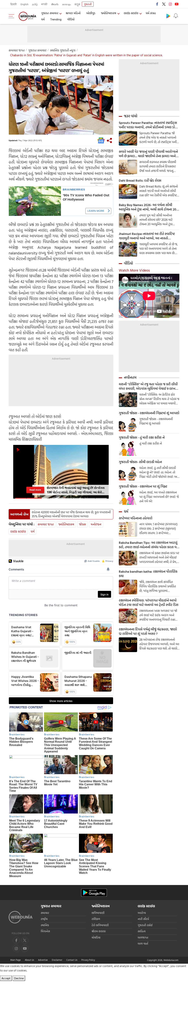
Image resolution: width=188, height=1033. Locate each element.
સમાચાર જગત (17, 50)
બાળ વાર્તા (143, 943)
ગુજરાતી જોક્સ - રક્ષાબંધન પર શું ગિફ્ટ (143, 486)
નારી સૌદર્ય (143, 919)
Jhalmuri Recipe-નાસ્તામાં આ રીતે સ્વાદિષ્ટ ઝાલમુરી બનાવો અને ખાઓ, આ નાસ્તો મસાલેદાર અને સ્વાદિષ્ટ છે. (147, 236)
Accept (5, 978)
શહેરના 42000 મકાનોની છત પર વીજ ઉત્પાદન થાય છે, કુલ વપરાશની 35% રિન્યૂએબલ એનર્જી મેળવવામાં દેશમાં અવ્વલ (71, 514)
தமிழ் (35, 4)
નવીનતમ (130, 377)
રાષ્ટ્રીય (44, 919)
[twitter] (164, 4)
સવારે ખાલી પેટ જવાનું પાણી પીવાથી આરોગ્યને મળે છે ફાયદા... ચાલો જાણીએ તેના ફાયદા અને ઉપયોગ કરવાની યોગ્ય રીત (148, 153)
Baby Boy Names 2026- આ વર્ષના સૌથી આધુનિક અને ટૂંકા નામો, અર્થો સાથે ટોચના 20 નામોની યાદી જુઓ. (147, 207)
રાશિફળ (96, 919)
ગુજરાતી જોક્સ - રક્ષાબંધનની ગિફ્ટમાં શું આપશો (149, 413)
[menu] (12, 16)
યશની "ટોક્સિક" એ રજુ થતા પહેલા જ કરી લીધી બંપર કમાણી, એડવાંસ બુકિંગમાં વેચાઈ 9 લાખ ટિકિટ (148, 386)
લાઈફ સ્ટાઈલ (131, 13)
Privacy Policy (88, 960)
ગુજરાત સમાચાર (49, 13)
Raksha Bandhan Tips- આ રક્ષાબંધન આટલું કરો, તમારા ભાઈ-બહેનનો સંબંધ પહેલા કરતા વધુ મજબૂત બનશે (149, 544)
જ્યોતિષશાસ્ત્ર (108, 13)
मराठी (44, 4)
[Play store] (168, 15)
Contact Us (71, 960)
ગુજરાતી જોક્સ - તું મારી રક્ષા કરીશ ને (142, 437)
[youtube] (176, 4)
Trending (56, 19)
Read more (35, 489)
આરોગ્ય (142, 913)
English (24, 4)
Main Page (15, 960)
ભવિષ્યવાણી (98, 913)
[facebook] (157, 4)
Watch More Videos (134, 270)
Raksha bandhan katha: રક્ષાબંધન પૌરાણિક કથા (148, 573)
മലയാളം (66, 4)
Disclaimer (57, 960)
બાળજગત (143, 937)
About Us (29, 960)
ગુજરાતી (88, 4)
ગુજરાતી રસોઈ (145, 925)
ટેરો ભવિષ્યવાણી (100, 925)
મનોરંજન (96, 524)
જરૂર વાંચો (130, 116)
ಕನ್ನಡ (77, 4)
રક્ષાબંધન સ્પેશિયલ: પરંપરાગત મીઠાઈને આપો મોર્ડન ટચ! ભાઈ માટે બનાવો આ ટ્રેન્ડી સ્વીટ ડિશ (148, 602)
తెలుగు (54, 4)
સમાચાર (45, 913)
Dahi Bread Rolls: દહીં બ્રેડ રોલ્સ (140, 180)
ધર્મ (43, 19)
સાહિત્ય (142, 931)
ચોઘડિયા (96, 937)
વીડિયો (71, 19)
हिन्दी (13, 4)
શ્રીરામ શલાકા (99, 931)
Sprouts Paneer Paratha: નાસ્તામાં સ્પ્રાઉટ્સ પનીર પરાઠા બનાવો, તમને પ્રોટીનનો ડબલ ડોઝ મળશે (148, 125)
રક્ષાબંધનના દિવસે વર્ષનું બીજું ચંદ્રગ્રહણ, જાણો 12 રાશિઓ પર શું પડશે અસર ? (148, 631)
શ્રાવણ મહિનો (73, 13)
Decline (19, 978)
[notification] (175, 15)
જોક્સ (82, 524)
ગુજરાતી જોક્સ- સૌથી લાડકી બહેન (140, 462)
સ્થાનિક (45, 925)
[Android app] (94, 893)
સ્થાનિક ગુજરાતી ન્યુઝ (62, 50)
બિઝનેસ (45, 931)
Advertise (43, 960)
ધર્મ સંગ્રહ (151, 13)
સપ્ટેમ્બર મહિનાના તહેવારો (135, 518)
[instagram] (170, 4)
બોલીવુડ (90, 13)
